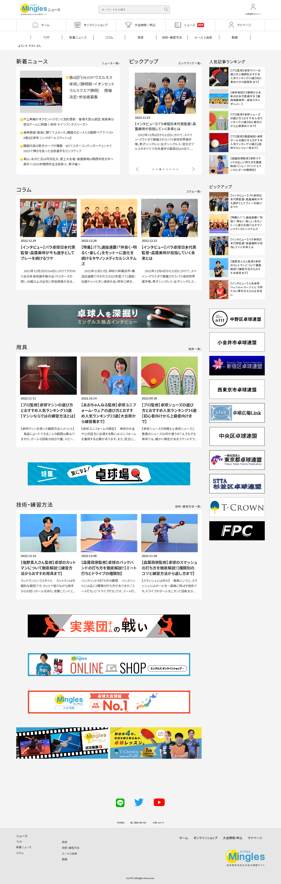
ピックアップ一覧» (190, 63)
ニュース (21, 836)
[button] (137, 169)
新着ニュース (77, 37)
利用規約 (121, 822)
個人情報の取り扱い (138, 822)
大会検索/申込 (232, 838)
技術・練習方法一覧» (188, 506)
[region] (140, 37)
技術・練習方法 (172, 37)
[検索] (166, 9)
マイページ (255, 838)
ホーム (183, 838)
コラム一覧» (194, 191)
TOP (46, 37)
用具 (140, 37)
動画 (235, 37)
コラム (109, 37)
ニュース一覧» (111, 63)
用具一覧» (195, 349)
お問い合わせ (158, 822)
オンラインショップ (205, 838)
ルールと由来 (203, 37)
